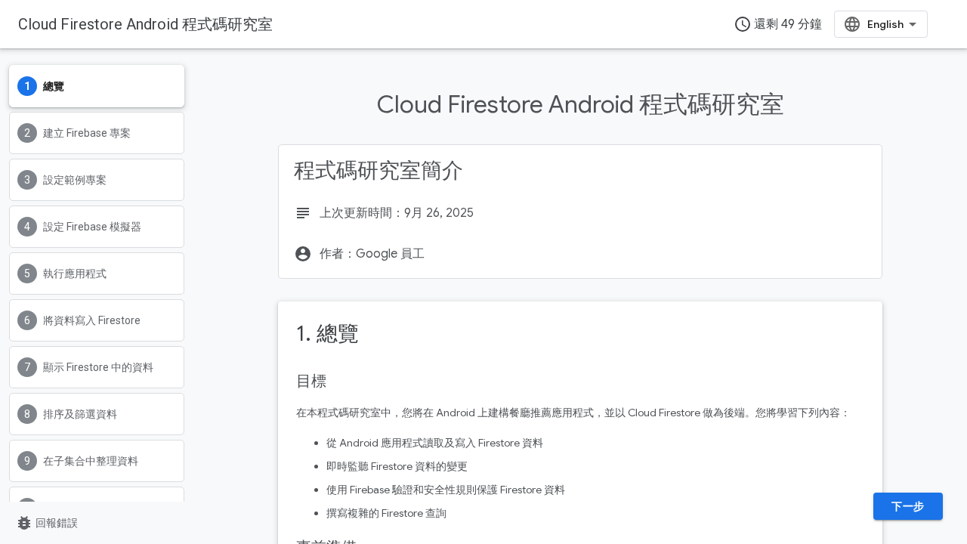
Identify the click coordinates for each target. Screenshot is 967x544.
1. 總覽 (327, 333)
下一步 (908, 506)
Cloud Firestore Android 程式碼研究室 (145, 24)
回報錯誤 (46, 523)
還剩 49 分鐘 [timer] (778, 24)
